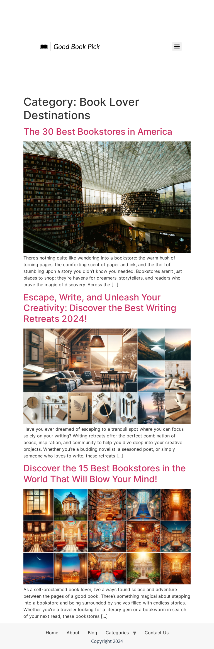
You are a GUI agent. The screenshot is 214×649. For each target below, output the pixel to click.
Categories (117, 632)
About (73, 632)
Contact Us (157, 632)
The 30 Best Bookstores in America (97, 131)
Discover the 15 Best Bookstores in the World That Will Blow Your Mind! (104, 473)
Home (52, 632)
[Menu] (177, 46)
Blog (92, 632)
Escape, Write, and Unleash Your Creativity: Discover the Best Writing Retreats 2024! (99, 308)
